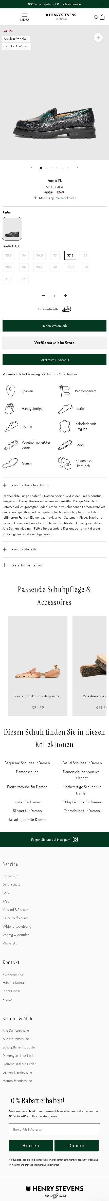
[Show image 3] (52, 168)
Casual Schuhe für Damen (82, 762)
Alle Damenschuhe (16, 1030)
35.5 (8, 255)
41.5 (8, 279)
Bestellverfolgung (15, 918)
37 (55, 255)
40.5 (70, 267)
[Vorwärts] (77, 168)
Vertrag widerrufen (16, 935)
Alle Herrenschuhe (16, 1039)
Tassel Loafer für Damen (27, 819)
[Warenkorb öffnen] (102, 17)
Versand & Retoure (16, 909)
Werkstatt (10, 943)
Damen (76, 1145)
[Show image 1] (41, 168)
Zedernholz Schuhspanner (37, 696)
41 (86, 267)
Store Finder (11, 991)
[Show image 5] (62, 168)
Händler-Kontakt (15, 982)
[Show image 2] (46, 168)
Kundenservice (13, 974)
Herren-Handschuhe (17, 1080)
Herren (31, 1145)
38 (85, 255)
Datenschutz (12, 884)
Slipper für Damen (27, 810)
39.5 (39, 267)
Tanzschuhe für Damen (82, 810)
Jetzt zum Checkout (54, 360)
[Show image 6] (68, 168)
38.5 (8, 267)
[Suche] (96, 17)
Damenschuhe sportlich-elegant (82, 774)
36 (24, 255)
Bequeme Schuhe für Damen (27, 762)
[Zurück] (31, 168)
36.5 (39, 255)
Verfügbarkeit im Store (54, 342)
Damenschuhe (27, 771)
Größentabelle (48, 309)
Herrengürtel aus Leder (19, 1064)
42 (24, 279)
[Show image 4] (57, 168)
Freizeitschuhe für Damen (27, 786)
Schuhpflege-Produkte (19, 1047)
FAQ (6, 893)
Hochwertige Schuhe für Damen (82, 789)
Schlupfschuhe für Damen (82, 802)
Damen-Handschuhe (17, 1072)
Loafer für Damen (27, 802)
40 (55, 267)
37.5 (70, 255)
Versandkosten (66, 198)
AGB (6, 901)
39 (24, 267)
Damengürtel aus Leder (19, 1055)
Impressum (10, 876)
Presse (7, 999)
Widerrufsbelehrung (17, 926)
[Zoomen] (98, 37)
